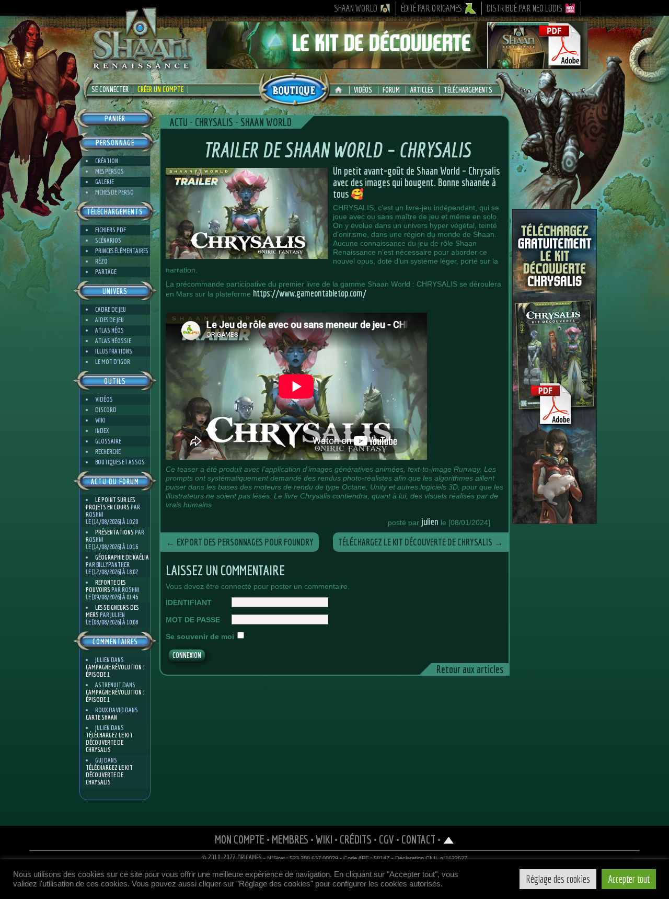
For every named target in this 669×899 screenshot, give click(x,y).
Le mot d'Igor (112, 362)
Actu (179, 122)
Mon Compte (239, 839)
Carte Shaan (101, 717)
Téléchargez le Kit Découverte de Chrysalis (109, 742)
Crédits (356, 839)
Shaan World (355, 8)
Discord (106, 410)
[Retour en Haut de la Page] (449, 839)
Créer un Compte (160, 89)
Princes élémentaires (121, 251)
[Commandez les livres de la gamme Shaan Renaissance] (294, 88)
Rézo (101, 261)
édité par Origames (432, 8)
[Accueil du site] (341, 90)
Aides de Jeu (109, 320)
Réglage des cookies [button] (558, 879)
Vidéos (363, 90)
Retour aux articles (469, 669)
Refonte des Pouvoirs (105, 586)
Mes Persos (109, 171)
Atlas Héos (109, 330)
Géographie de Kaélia (122, 557)
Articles (421, 90)
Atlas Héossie (113, 341)
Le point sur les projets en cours (110, 503)
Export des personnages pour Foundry (240, 542)
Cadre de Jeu (110, 309)
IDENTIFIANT (189, 602)
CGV (386, 839)
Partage (106, 272)
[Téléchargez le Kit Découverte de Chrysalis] (554, 520)
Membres (290, 839)
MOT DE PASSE (193, 620)
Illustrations (113, 351)
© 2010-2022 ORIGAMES (232, 858)
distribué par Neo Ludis (524, 8)
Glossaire (108, 441)
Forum (391, 90)
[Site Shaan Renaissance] (141, 68)
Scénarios (108, 240)
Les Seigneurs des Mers (112, 611)
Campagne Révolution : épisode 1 (115, 670)
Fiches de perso (114, 192)
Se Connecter (110, 89)
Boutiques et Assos (120, 462)
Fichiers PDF (110, 230)
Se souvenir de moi (200, 636)
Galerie (104, 182)
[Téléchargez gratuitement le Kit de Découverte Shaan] (397, 64)
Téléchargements (468, 90)
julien (430, 521)
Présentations (114, 532)
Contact (418, 839)
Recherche (108, 452)
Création (106, 161)
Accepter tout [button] (629, 879)
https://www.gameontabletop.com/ (309, 293)
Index (102, 431)
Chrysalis (214, 122)
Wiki (100, 420)
